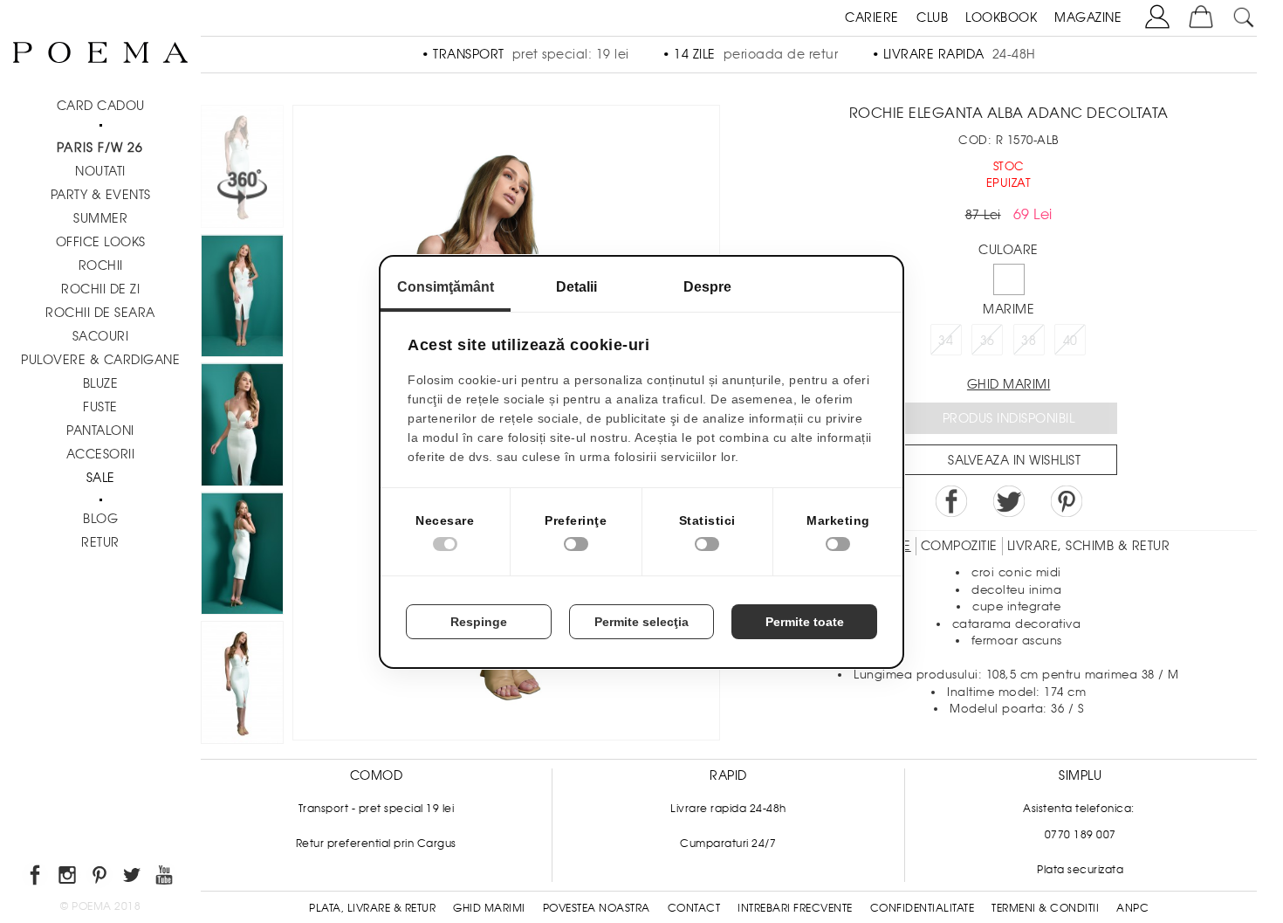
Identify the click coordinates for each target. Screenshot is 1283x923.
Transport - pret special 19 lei (376, 808)
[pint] (101, 878)
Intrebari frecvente (795, 908)
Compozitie (959, 546)
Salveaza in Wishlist (1014, 460)
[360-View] (242, 169)
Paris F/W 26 (100, 148)
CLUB (932, 17)
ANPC (1132, 908)
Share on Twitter (1009, 501)
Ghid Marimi (489, 908)
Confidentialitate (922, 908)
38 (1028, 341)
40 (1070, 341)
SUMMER (100, 218)
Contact (694, 908)
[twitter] (133, 878)
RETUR (100, 542)
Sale (100, 478)
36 (987, 341)
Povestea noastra (596, 908)
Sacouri (100, 336)
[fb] (36, 878)
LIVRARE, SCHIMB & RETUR (1088, 546)
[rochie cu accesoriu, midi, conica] (242, 685)
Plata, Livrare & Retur (372, 908)
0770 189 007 (1080, 835)
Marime (1008, 309)
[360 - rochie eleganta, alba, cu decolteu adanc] (242, 298)
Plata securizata (1080, 870)
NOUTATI (100, 171)
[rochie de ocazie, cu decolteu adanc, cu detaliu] (242, 427)
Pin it (1066, 501)
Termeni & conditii (1045, 908)
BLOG (100, 519)
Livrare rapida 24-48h (728, 808)
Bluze (101, 383)
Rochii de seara (100, 313)
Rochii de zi (100, 289)
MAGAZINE (1088, 17)
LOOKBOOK (1001, 17)
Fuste (100, 407)
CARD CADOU (101, 106)
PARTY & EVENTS (101, 195)
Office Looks (101, 242)
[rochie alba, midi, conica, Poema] (242, 556)
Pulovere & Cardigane (100, 360)
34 (945, 341)
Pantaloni (100, 430)
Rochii (101, 265)
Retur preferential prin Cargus (376, 843)
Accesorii (100, 454)
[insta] (68, 878)
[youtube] (165, 878)
